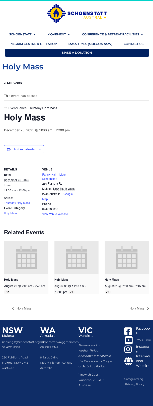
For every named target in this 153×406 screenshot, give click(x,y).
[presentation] (26, 257)
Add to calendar (24, 149)
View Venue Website (55, 214)
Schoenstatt (20, 34)
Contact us (133, 44)
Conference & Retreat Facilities (110, 34)
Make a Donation (77, 53)
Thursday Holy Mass (17, 203)
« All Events (13, 83)
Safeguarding (135, 379)
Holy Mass (10, 213)
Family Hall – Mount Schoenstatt (54, 176)
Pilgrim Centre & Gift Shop (33, 44)
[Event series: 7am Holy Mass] (7, 292)
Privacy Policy (134, 384)
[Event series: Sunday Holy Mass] (71, 292)
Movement (56, 34)
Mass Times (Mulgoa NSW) (90, 44)
